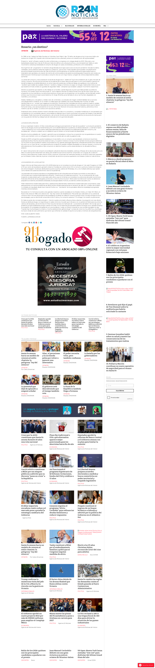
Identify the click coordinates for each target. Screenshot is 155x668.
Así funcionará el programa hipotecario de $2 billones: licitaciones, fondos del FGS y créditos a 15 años (62, 474)
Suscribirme (120, 390)
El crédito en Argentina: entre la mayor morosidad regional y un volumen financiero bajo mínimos (118, 248)
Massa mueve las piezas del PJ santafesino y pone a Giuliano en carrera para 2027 (62, 616)
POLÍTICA (24, 327)
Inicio (49, 26)
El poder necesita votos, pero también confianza (72, 355)
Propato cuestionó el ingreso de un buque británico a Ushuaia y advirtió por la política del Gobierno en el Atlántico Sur (90, 511)
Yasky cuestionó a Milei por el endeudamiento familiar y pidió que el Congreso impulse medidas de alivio (60, 549)
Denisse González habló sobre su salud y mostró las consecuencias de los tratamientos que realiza (118, 337)
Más (105, 26)
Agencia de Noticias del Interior (46, 51)
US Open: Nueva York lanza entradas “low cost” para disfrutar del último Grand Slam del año (90, 653)
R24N (108, 377)
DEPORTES (25, 660)
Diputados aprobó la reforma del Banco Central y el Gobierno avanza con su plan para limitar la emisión (44, 323)
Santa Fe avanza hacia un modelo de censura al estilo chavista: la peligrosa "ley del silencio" (30, 359)
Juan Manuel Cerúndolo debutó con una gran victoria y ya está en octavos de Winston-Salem (61, 653)
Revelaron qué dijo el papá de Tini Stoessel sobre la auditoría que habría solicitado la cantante (119, 308)
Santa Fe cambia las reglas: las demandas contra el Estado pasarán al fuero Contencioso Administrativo (90, 583)
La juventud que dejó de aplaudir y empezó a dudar (29, 388)
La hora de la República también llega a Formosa (72, 388)
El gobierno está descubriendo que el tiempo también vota (50, 389)
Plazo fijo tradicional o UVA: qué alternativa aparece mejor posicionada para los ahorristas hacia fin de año (62, 439)
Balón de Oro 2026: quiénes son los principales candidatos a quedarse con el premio (33, 653)
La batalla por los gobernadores (92, 354)
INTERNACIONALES (83, 26)
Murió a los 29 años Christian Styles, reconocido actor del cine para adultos (89, 548)
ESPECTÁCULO (83, 555)
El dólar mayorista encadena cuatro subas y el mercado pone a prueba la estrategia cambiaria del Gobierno (78, 324)
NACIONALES (69, 26)
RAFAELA (57, 26)
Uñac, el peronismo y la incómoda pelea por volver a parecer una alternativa (51, 358)
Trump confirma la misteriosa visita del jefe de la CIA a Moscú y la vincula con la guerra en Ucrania (32, 583)
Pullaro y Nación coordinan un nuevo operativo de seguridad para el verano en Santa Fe (120, 367)
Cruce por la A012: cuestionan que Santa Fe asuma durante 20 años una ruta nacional (27, 322)
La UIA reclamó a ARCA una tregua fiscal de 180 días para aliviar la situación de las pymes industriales (88, 618)
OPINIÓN (24, 51)
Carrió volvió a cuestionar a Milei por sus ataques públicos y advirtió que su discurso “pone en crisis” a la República (95, 324)
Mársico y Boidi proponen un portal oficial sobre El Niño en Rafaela (119, 161)
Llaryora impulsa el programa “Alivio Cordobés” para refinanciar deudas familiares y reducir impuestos (62, 510)
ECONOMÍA (97, 26)
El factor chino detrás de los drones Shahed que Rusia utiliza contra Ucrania (60, 582)
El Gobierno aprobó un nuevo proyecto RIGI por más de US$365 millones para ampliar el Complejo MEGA (32, 618)
